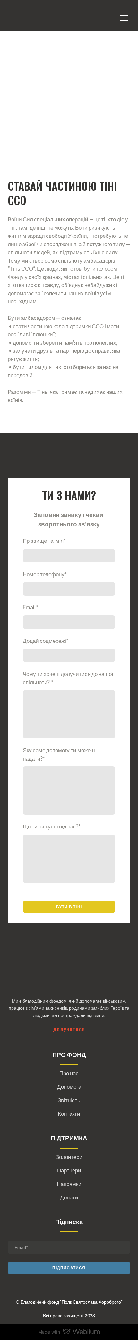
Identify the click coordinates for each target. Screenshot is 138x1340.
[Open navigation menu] (123, 18)
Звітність (69, 1100)
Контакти (69, 1113)
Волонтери (69, 1156)
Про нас (69, 1073)
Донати (69, 1197)
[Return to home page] (16, 18)
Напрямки (69, 1183)
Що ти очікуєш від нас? (52, 826)
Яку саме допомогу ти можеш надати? (59, 754)
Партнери (69, 1170)
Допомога (69, 1086)
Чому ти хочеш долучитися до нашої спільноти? (68, 678)
